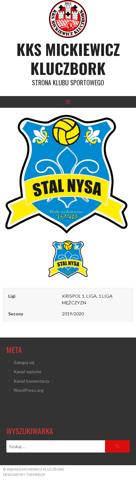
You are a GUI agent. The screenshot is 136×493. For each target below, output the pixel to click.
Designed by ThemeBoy (24, 474)
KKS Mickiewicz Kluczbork (68, 58)
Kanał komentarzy (31, 381)
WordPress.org (29, 390)
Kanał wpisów (27, 371)
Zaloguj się (24, 362)
